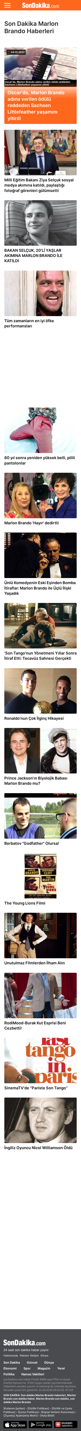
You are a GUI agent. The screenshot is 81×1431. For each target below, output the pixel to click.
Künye (44, 1355)
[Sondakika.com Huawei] (66, 1425)
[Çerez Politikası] (28, 1412)
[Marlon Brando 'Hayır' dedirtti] (40, 496)
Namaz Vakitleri (32, 1374)
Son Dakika (11, 1362)
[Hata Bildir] (47, 1415)
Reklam (24, 1355)
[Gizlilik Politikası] (38, 1408)
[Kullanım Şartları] (14, 1408)
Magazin (44, 1368)
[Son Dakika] (40, 1342)
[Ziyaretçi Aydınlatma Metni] (20, 1415)
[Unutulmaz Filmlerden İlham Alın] (40, 936)
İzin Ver (65, 43)
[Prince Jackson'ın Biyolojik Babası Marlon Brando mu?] (40, 752)
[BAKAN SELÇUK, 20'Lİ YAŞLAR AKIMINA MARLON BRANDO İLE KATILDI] (40, 224)
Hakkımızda (10, 1355)
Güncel (32, 1362)
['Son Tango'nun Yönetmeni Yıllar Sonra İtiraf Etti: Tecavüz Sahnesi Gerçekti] (40, 627)
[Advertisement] (40, 366)
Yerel (61, 1368)
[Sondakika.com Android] (40, 1425)
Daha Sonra (39, 43)
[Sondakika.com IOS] (15, 1425)
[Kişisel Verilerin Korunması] (58, 1412)
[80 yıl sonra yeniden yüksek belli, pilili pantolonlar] (40, 431)
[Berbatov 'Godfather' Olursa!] (40, 817)
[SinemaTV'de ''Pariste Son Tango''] (40, 1061)
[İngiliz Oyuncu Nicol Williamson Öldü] (40, 1121)
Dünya (49, 1362)
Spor (27, 1368)
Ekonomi (10, 1368)
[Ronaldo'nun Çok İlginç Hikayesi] (40, 692)
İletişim (34, 1355)
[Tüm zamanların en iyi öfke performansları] (40, 294)
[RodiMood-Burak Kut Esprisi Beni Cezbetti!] (40, 996)
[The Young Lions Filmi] (40, 877)
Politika (8, 1374)
